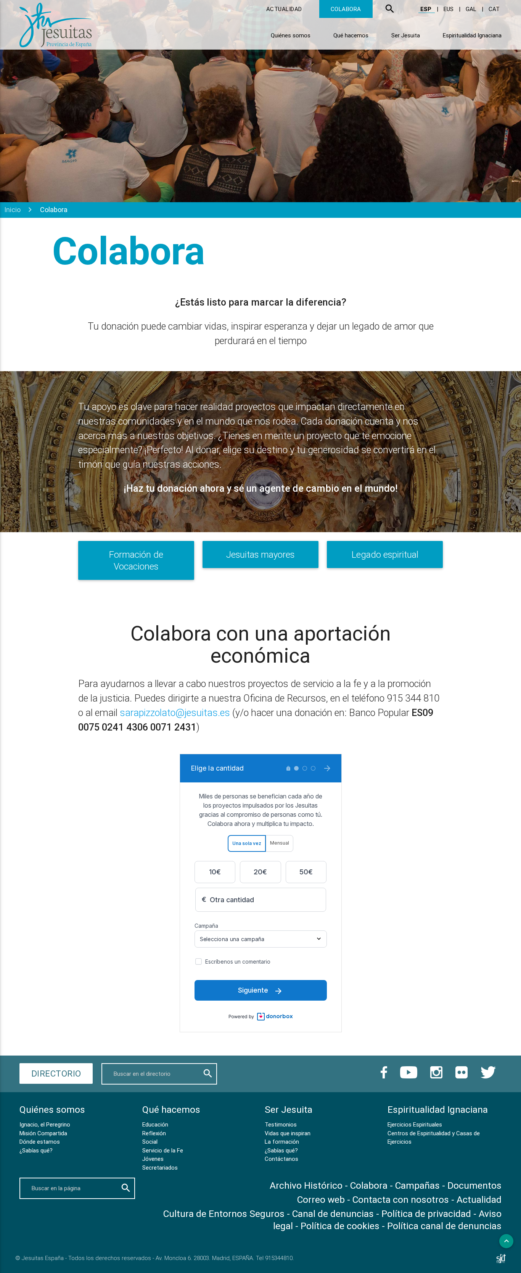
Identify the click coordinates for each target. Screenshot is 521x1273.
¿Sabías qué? (36, 1150)
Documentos (474, 1185)
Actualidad (479, 1199)
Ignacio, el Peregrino (44, 1124)
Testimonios (281, 1124)
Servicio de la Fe (162, 1150)
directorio (56, 1073)
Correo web (321, 1199)
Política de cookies (340, 1226)
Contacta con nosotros (400, 1199)
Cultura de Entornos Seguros (224, 1214)
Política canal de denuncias (444, 1226)
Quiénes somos (290, 35)
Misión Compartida (43, 1133)
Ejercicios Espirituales (415, 1124)
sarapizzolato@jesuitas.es (175, 713)
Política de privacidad (426, 1214)
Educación (155, 1124)
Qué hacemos (350, 35)
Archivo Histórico (306, 1185)
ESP (426, 9)
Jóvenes (153, 1158)
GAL (472, 9)
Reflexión (154, 1133)
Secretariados (160, 1167)
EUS (449, 9)
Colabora (369, 1185)
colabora (346, 9)
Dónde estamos (39, 1141)
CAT (494, 9)
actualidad (284, 9)
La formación (282, 1141)
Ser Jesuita (405, 35)
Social (150, 1141)
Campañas (418, 1185)
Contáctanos (281, 1158)
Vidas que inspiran (287, 1133)
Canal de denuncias (333, 1214)
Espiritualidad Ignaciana (472, 35)
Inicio (12, 209)
